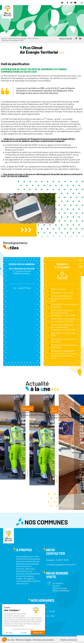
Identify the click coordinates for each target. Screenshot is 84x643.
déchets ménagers (25, 413)
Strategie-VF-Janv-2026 (62, 292)
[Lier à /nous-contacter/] (75, 3)
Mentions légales (23, 640)
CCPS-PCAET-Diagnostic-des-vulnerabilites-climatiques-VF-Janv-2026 (63, 327)
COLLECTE (27, 408)
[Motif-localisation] (48, 582)
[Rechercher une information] (81, 273)
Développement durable (18, 38)
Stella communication (71, 640)
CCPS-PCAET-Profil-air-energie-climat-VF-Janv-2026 (62, 298)
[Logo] (7, 3)
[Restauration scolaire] (81, 260)
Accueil (4, 38)
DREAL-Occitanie (58, 289)
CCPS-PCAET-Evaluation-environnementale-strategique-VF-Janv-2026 (63, 312)
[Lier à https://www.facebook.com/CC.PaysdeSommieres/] (67, 3)
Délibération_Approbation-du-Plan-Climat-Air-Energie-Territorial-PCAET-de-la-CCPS (64, 354)
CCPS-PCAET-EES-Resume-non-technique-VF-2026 (64, 320)
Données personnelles (43, 640)
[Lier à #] (62, 3)
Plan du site (8, 640)
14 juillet (54, 409)
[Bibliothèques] (81, 267)
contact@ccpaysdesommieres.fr (61, 564)
